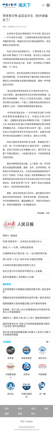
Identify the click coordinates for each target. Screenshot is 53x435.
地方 (33, 414)
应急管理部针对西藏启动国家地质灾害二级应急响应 (27, 290)
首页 (7, 409)
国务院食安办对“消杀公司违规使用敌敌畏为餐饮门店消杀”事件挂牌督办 (26, 325)
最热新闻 (7, 284)
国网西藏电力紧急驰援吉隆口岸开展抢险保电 (24, 303)
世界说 (26, 374)
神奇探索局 (26, 358)
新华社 (10, 394)
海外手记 (42, 358)
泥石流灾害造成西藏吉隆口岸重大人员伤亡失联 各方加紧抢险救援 (27, 333)
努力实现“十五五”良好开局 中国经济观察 (22, 259)
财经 (46, 409)
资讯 (33, 409)
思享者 (10, 358)
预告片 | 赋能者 (10, 235)
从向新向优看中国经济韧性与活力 (19, 265)
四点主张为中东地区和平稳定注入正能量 (22, 271)
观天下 (24, 5)
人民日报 (25, 224)
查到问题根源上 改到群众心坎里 (18, 277)
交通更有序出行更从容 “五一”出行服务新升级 (25, 253)
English (29, 421)
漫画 (7, 414)
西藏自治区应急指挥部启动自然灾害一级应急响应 (27, 297)
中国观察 (42, 374)
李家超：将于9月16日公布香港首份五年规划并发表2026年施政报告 (26, 310)
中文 (22, 421)
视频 (20, 414)
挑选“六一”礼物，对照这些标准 (18, 247)
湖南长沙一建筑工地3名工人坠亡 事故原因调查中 (26, 318)
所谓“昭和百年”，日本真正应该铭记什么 (22, 241)
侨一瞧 (42, 394)
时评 (20, 409)
